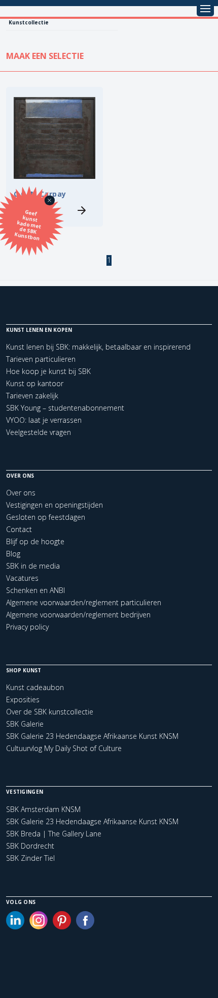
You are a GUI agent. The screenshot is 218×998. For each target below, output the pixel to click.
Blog (13, 553)
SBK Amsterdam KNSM (43, 809)
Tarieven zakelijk (32, 395)
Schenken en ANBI (35, 590)
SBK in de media (33, 566)
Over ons (20, 492)
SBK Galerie (25, 724)
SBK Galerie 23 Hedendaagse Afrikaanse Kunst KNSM (92, 736)
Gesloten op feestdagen (45, 517)
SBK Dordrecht (30, 846)
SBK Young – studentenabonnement (65, 408)
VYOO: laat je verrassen (44, 420)
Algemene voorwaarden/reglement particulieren (83, 602)
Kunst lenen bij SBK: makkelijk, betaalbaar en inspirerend (98, 347)
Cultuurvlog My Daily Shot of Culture (64, 748)
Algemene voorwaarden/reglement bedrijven (78, 614)
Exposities (23, 699)
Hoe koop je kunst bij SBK (48, 371)
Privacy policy (27, 627)
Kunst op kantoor (34, 383)
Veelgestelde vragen (38, 432)
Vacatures (22, 578)
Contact (19, 529)
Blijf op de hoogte (35, 541)
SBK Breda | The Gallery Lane (53, 833)
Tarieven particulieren (41, 359)
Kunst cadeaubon (35, 687)
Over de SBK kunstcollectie (49, 711)
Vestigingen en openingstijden (54, 505)
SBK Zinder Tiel (30, 858)
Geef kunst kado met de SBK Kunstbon (28, 225)
